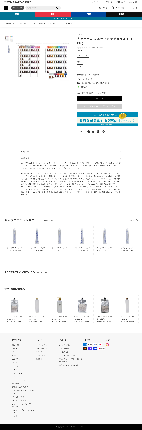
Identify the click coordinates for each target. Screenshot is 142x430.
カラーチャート (97, 2)
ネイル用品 (23, 23)
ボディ (14, 370)
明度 (78, 62)
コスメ (33, 23)
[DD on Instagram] (107, 344)
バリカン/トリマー (19, 397)
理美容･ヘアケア (10, 23)
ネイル (14, 377)
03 (80, 67)
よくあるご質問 (65, 345)
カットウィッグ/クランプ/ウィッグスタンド (23, 405)
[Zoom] (42, 61)
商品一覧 (15, 345)
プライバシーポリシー (67, 355)
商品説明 (25, 158)
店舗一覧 (109, 2)
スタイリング (17, 359)
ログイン (99, 99)
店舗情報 (39, 359)
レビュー (25, 152)
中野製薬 (10, 289)
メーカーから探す (42, 345)
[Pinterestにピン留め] (98, 131)
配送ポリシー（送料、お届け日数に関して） (70, 360)
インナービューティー (20, 380)
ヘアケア (15, 355)
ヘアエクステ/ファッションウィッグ (24, 411)
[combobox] (43, 8)
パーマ (14, 352)
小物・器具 (52, 23)
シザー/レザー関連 (19, 400)
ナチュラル (83, 55)
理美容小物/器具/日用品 (21, 387)
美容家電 (42, 23)
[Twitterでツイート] (93, 131)
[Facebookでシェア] (88, 131)
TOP (78, 34)
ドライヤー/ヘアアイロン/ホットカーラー (23, 392)
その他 (14, 416)
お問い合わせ (64, 349)
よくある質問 (133, 2)
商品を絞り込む (18, 8)
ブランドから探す (42, 349)
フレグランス (17, 373)
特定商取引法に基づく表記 (69, 365)
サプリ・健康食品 (66, 23)
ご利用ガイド (120, 2)
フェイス (15, 366)
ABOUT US (63, 352)
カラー (79, 51)
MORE (132, 220)
